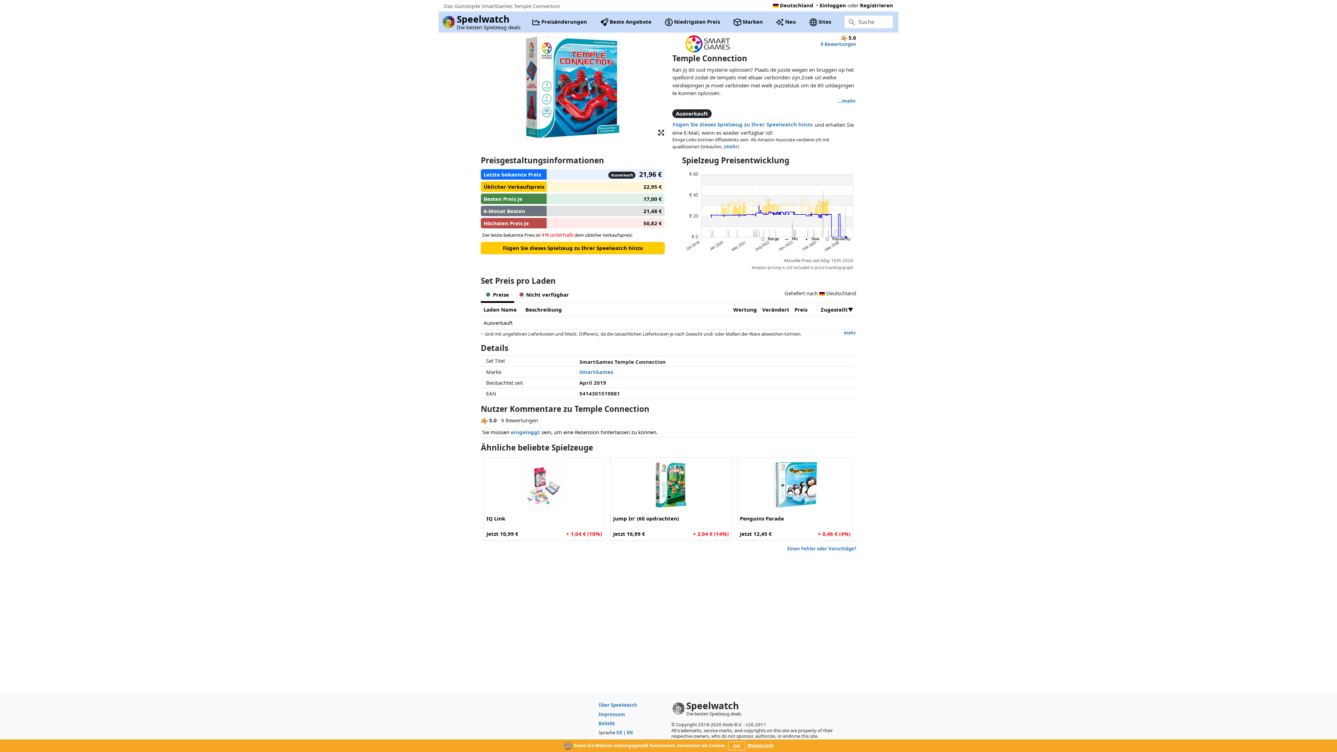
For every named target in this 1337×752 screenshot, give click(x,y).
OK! (736, 746)
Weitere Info (761, 746)
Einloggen (833, 5)
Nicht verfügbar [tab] (547, 294)
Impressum (612, 714)
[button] (661, 132)
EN (630, 732)
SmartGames (596, 371)
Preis (801, 309)
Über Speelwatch (618, 705)
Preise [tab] (501, 294)
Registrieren (876, 5)
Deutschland (796, 5)
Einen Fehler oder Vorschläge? (821, 549)
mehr (849, 100)
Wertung (745, 309)
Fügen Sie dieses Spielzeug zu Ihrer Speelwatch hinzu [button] (743, 124)
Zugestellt (834, 309)
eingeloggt (525, 432)
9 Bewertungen (838, 44)
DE (619, 732)
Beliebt (607, 723)
